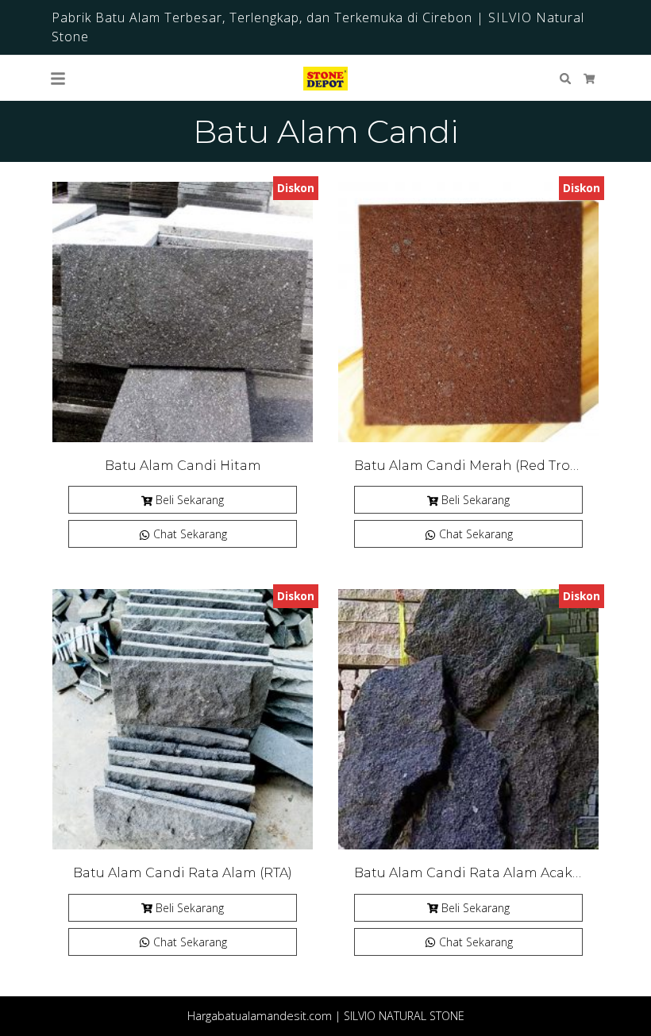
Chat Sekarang (188, 533)
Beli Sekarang (190, 499)
